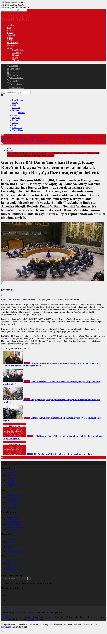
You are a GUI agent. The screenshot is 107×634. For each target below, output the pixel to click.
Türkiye (15, 60)
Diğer (9, 47)
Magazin (10, 45)
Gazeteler (13, 65)
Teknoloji (16, 52)
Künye (10, 541)
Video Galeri (15, 72)
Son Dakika (17, 50)
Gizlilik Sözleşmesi (15, 551)
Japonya (4, 338)
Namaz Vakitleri (16, 87)
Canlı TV (13, 75)
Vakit (9, 148)
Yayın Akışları (15, 84)
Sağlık (9, 40)
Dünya (15, 57)
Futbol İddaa (12, 517)
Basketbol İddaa (14, 519)
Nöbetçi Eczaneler (15, 571)
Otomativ (16, 55)
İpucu (14, 115)
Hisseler (10, 478)
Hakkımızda (12, 539)
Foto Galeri (14, 69)
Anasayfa (5, 138)
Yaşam (10, 30)
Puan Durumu (13, 505)
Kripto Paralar (13, 485)
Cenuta (51, 617)
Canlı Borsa (14, 81)
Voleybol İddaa (13, 522)
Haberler (10, 473)
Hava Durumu (16, 77)
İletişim (10, 544)
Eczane (10, 568)
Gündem (10, 25)
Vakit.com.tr (6, 617)
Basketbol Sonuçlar (15, 500)
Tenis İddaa (12, 529)
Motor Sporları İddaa (16, 527)
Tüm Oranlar (12, 507)
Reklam (10, 546)
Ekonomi (11, 35)
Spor (9, 27)
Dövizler (10, 480)
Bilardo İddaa (13, 524)
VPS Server (31, 619)
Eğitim (10, 37)
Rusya (16, 299)
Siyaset (10, 32)
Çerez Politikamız (24, 612)
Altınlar (10, 483)
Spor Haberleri (13, 497)
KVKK (10, 549)
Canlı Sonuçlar (13, 495)
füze (24, 299)
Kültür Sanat (12, 42)
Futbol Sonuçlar (14, 502)
